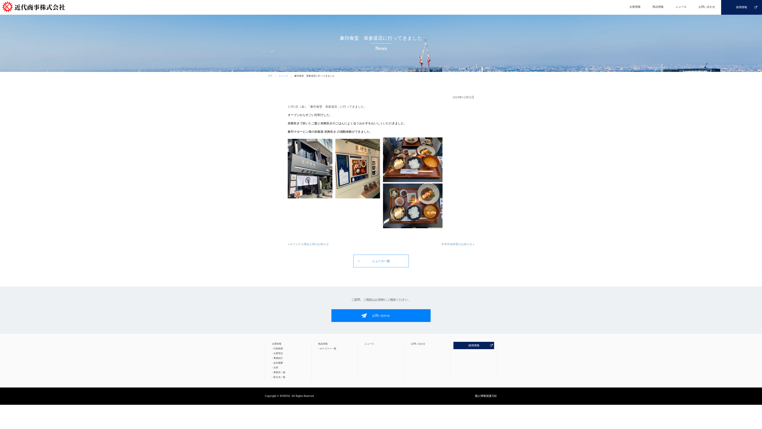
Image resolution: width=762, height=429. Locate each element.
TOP (270, 75)
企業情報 (635, 6)
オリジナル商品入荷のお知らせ (309, 244)
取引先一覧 (279, 377)
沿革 (275, 367)
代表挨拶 (278, 348)
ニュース (681, 6)
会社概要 (278, 362)
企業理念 (278, 353)
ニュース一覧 (381, 261)
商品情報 (658, 6)
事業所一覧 (279, 372)
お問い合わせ (706, 6)
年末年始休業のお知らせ (457, 244)
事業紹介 (278, 358)
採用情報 (741, 7)
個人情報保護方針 (486, 395)
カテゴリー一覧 (328, 348)
